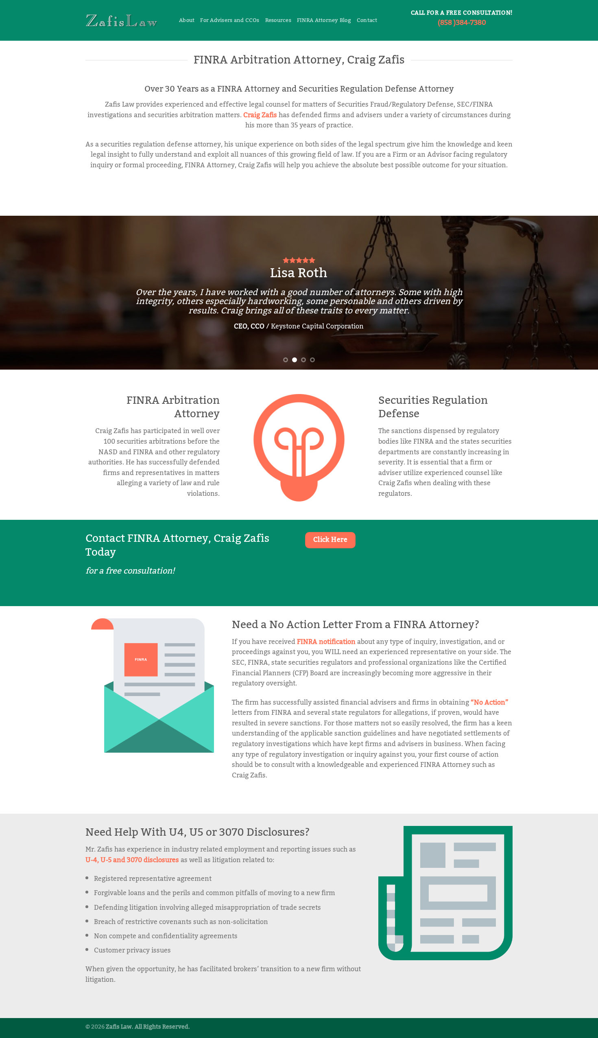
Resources (278, 20)
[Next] (575, 292)
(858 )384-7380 (462, 23)
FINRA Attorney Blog (324, 20)
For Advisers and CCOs (229, 20)
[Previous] (22, 292)
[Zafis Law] (126, 20)
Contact (367, 20)
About (186, 20)
